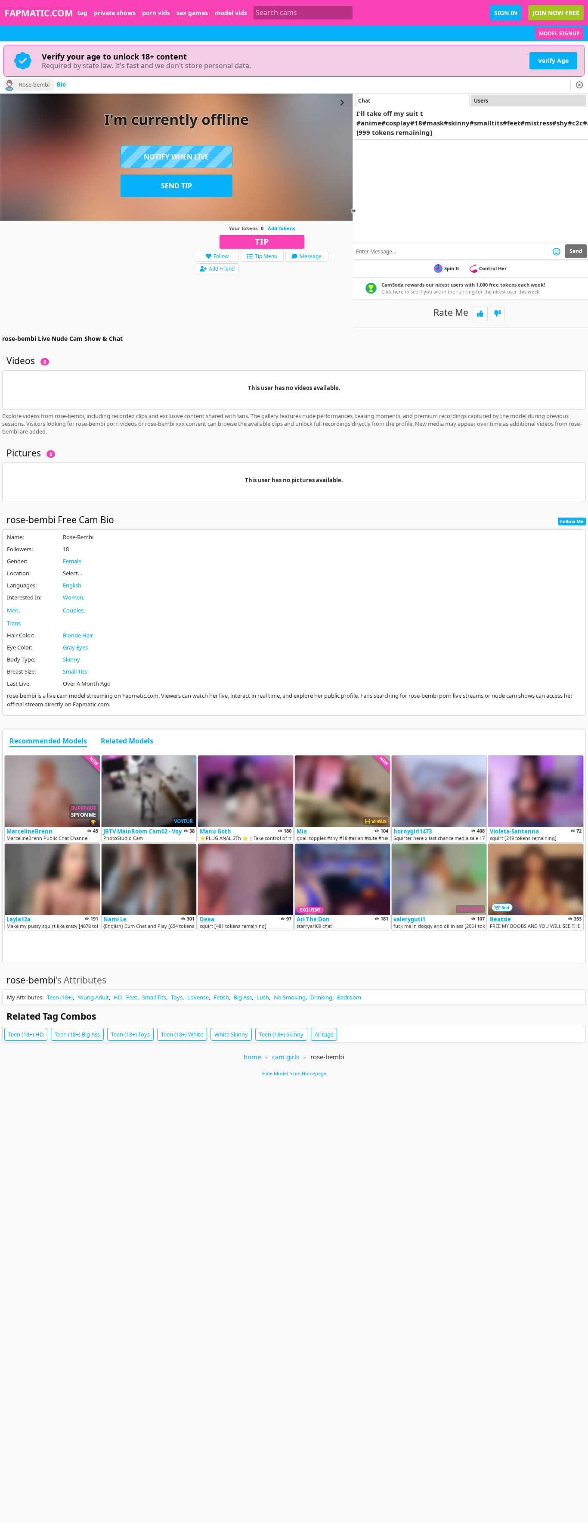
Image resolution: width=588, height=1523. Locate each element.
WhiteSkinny (231, 1034)
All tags (324, 1034)
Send (575, 251)
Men (13, 610)
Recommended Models (48, 741)
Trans (14, 623)
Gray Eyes (75, 647)
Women (73, 597)
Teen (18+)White (182, 1034)
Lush (263, 997)
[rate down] (497, 313)
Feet (131, 997)
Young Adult (93, 997)
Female (72, 561)
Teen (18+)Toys (130, 1034)
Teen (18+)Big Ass (77, 1034)
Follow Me (572, 521)
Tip (262, 241)
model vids (230, 13)
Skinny (71, 659)
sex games (192, 13)
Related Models (127, 741)
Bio (61, 84)
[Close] (579, 85)
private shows (115, 13)
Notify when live (176, 157)
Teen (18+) (60, 997)
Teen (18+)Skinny (281, 1034)
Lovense (198, 997)
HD (117, 997)
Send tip (176, 185)
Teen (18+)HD (25, 1034)
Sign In (505, 13)
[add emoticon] (556, 251)
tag (82, 13)
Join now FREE (555, 13)
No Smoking (290, 997)
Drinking (321, 997)
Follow (221, 256)
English (72, 585)
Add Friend (222, 268)
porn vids (156, 13)
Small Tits (75, 671)
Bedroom (349, 997)
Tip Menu (266, 256)
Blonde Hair (78, 635)
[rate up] (480, 313)
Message (311, 256)
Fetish (221, 997)
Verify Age (553, 60)
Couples (73, 610)
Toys (177, 997)
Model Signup (559, 33)
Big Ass (243, 997)
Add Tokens (281, 228)
